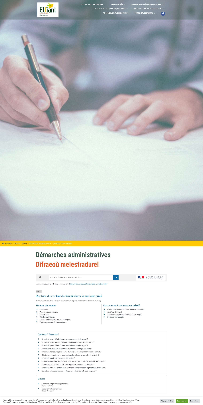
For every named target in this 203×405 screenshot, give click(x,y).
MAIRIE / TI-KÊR (117, 4)
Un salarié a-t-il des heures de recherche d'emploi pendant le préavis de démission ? (74, 368)
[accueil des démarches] (40, 277)
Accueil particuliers (44, 284)
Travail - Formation (60, 284)
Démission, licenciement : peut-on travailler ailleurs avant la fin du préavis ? (70, 355)
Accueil (8, 243)
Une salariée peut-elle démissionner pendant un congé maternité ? (67, 349)
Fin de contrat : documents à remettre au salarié (125, 310)
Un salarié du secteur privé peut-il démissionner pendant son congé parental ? (71, 352)
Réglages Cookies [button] (167, 401)
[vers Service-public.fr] (151, 278)
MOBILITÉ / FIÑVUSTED (144, 13)
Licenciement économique (52, 389)
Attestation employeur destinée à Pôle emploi (124, 315)
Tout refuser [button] (194, 401)
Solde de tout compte (115, 317)
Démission (44, 310)
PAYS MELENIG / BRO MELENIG (92, 4)
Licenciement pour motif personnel (55, 384)
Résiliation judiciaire (47, 317)
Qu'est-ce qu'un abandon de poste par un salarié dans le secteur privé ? (69, 371)
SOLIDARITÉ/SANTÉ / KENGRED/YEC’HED (146, 4)
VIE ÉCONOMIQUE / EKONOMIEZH (115, 13)
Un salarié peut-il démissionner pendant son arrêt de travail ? (65, 339)
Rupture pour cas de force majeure (53, 322)
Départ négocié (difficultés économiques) (55, 319)
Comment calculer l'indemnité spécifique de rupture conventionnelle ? (68, 364)
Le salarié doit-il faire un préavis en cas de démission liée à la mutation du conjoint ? (73, 361)
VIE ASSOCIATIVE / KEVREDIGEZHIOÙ (147, 9)
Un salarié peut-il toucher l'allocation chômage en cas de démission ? (68, 342)
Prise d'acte (44, 315)
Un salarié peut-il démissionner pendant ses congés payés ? (65, 345)
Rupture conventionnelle (49, 312)
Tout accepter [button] (182, 401)
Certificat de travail (114, 312)
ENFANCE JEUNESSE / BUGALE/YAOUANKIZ (110, 9)
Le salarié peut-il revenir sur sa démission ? (58, 358)
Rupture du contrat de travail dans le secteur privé (88, 284)
